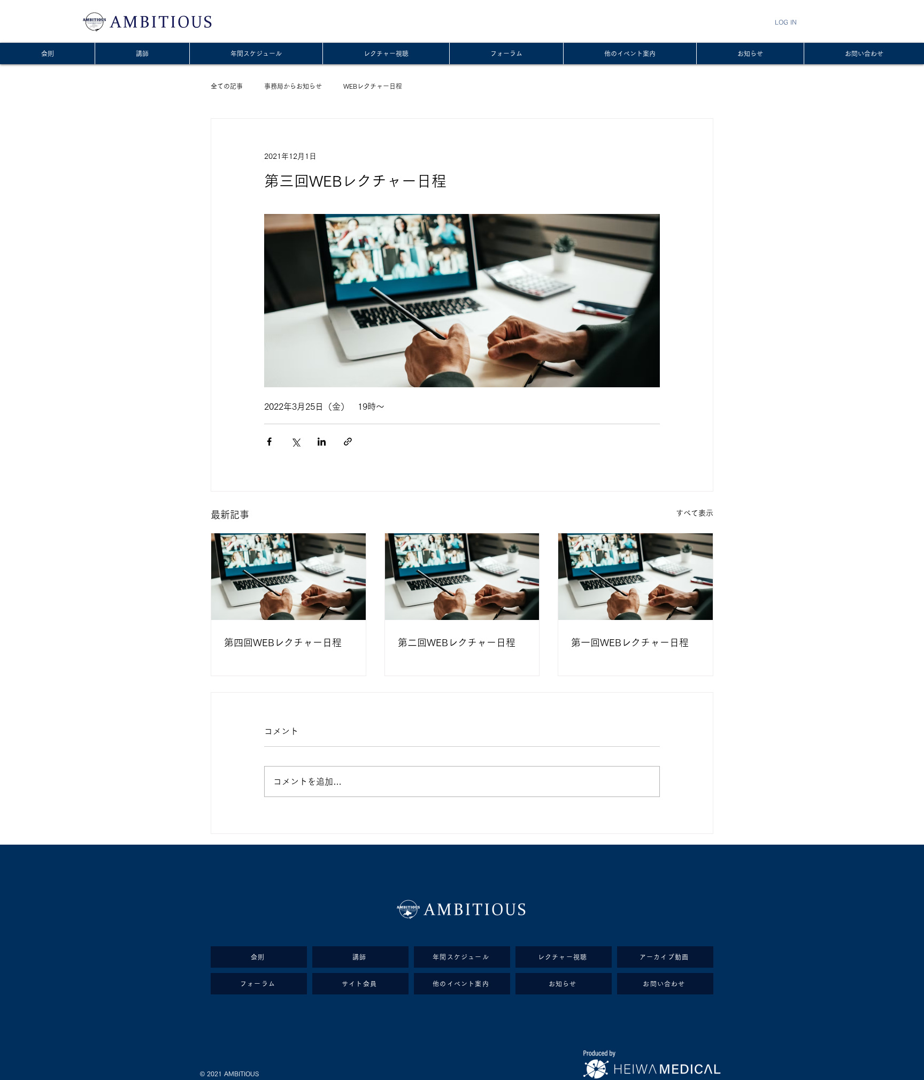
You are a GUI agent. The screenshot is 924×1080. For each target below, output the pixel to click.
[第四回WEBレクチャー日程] (288, 576)
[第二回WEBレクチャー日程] (462, 576)
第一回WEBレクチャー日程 (630, 642)
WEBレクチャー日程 (372, 86)
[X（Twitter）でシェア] (295, 441)
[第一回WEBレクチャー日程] (635, 576)
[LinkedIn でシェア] (322, 441)
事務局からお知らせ (293, 86)
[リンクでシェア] (348, 441)
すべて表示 (694, 513)
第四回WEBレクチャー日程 (283, 642)
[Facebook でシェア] (269, 441)
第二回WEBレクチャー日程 (456, 642)
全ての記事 (227, 86)
